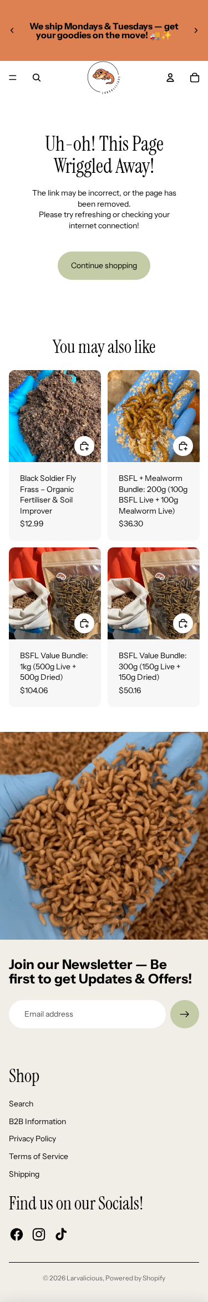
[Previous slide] (12, 30)
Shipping (24, 1174)
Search (21, 1104)
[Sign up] (184, 1014)
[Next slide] (196, 30)
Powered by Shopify (135, 1278)
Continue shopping (104, 265)
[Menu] (13, 77)
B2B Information (37, 1121)
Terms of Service (38, 1156)
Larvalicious (85, 1278)
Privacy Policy (32, 1139)
